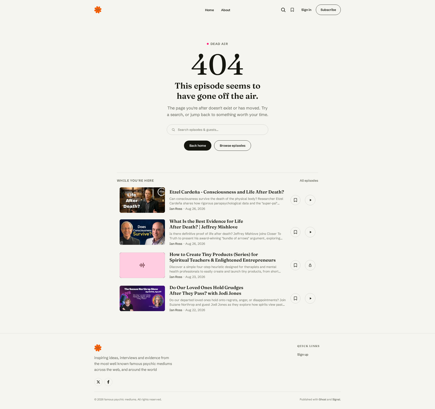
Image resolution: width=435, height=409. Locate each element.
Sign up (302, 354)
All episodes (309, 180)
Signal (336, 399)
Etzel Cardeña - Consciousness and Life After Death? (226, 192)
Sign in (306, 10)
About (225, 10)
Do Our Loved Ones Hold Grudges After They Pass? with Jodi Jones (206, 290)
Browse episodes (232, 146)
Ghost (322, 399)
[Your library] (292, 9)
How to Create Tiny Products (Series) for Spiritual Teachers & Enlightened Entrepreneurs (222, 257)
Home (209, 10)
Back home (197, 146)
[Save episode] (295, 200)
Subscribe (328, 10)
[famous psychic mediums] (98, 9)
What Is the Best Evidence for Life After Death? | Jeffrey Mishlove (206, 224)
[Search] (283, 9)
